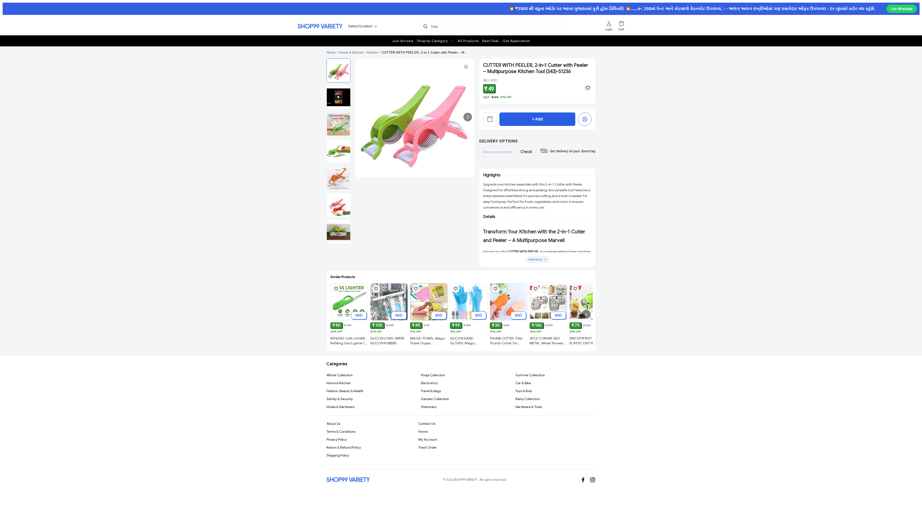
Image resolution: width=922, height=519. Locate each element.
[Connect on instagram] (592, 480)
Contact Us (427, 423)
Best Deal (490, 41)
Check (526, 151)
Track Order (428, 447)
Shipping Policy (338, 455)
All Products (468, 41)
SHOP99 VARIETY (320, 26)
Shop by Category (432, 41)
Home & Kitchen (351, 52)
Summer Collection (530, 375)
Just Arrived (402, 41)
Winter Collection (340, 375)
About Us (333, 423)
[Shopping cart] (621, 23)
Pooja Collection (433, 375)
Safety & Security (340, 399)
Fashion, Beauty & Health (345, 391)
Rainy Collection (528, 399)
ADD (359, 315)
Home (331, 52)
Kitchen (372, 52)
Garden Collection (435, 399)
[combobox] (492, 26)
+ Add (537, 119)
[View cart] (490, 119)
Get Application (516, 41)
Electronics (429, 383)
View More (535, 259)
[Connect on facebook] (583, 480)
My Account (428, 439)
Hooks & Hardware (340, 407)
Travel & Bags (431, 391)
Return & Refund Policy (344, 447)
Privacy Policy (337, 439)
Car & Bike (523, 383)
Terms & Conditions (341, 431)
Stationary (429, 407)
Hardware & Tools (529, 407)
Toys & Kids (524, 391)
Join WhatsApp (901, 9)
